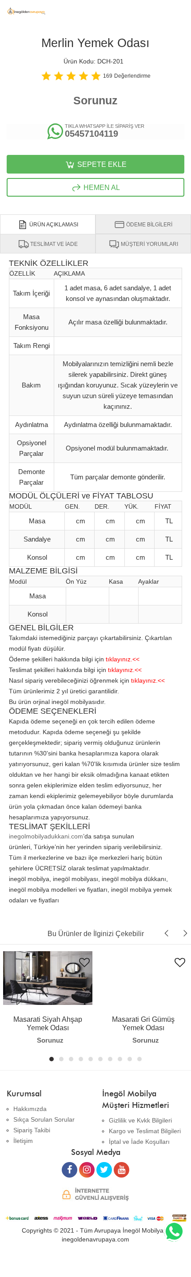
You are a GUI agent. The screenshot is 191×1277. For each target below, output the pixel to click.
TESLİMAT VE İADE (53, 244)
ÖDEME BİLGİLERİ (148, 224)
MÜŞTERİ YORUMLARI (148, 244)
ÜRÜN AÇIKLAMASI (53, 224)
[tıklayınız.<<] (122, 651)
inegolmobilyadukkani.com (46, 836)
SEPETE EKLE (101, 164)
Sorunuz (95, 100)
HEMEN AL (101, 187)
